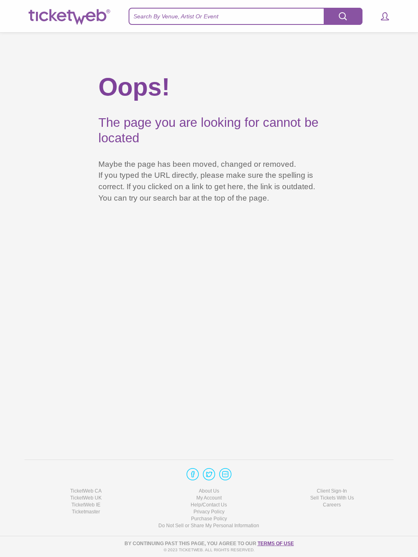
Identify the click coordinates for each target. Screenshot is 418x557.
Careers (332, 505)
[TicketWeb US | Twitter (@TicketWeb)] (209, 474)
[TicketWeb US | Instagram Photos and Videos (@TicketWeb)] (225, 474)
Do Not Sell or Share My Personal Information (208, 525)
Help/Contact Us (209, 505)
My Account (209, 498)
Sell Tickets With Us (332, 498)
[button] (381, 16)
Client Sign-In (332, 491)
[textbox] (245, 16)
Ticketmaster (86, 512)
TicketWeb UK (86, 498)
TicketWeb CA (86, 491)
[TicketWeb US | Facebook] (193, 474)
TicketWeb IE (85, 505)
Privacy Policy (209, 512)
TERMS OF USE (276, 543)
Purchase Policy (209, 519)
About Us (209, 491)
